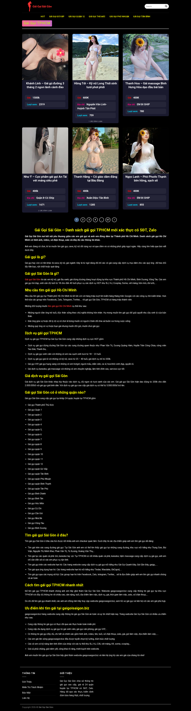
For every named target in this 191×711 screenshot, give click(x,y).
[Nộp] (166, 6)
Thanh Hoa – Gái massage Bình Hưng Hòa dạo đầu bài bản (146, 85)
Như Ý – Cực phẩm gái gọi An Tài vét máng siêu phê (45, 178)
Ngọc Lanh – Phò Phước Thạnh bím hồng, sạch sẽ (145, 178)
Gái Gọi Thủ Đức (97, 16)
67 (108, 219)
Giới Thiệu (27, 681)
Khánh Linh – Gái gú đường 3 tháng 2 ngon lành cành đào (45, 85)
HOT (43, 16)
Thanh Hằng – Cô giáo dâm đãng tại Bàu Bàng (95, 178)
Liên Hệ (26, 698)
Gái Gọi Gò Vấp (56, 16)
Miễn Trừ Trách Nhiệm (32, 687)
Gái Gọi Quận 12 (77, 16)
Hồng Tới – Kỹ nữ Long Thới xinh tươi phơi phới (95, 85)
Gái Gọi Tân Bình (141, 16)
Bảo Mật (26, 692)
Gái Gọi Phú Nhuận (119, 16)
